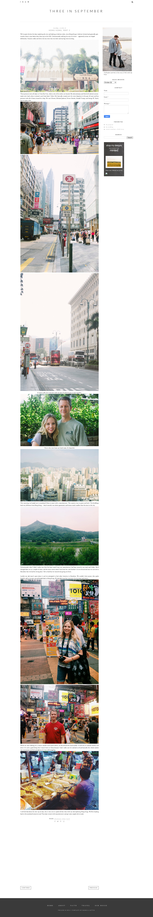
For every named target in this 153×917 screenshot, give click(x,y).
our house (101, 905)
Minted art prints (117, 170)
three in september (76, 11)
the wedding (109, 127)
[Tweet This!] (58, 821)
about (62, 905)
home (50, 905)
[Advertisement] (121, 194)
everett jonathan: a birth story (115, 129)
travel (68, 819)
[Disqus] (59, 856)
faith (73, 905)
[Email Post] (64, 821)
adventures (57, 819)
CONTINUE (26, 887)
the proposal (109, 125)
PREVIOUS (93, 887)
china (63, 819)
